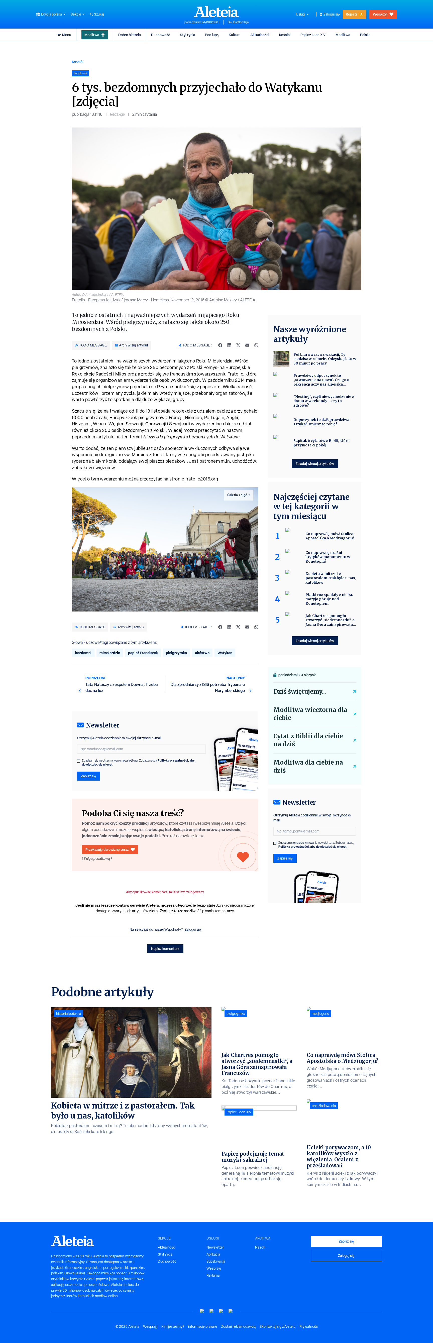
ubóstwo (202, 652)
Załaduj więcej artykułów (315, 463)
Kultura (234, 34)
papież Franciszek (143, 652)
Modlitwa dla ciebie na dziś (308, 766)
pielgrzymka (176, 652)
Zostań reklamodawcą (238, 1326)
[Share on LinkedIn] (229, 345)
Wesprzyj (380, 14)
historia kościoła (68, 1013)
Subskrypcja (215, 1261)
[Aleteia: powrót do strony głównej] (216, 11)
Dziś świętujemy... (299, 691)
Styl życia (187, 34)
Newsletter (215, 1247)
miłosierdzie (109, 652)
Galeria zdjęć (237, 495)
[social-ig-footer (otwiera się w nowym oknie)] (231, 1311)
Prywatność (308, 1326)
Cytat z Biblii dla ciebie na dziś (308, 740)
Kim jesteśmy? (172, 1326)
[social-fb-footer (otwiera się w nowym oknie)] (211, 1311)
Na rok (260, 1247)
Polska (365, 34)
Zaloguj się (331, 14)
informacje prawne (202, 1326)
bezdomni (83, 652)
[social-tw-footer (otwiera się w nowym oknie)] (221, 1311)
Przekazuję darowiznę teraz (107, 849)
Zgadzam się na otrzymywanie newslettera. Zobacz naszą (138, 763)
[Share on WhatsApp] (256, 345)
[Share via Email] (247, 345)
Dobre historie (129, 34)
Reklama (213, 1275)
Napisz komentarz (165, 948)
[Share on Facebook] (220, 345)
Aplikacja (213, 1254)
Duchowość (160, 34)
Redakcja (117, 114)
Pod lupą (212, 34)
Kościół (284, 34)
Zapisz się (88, 776)
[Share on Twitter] (238, 345)
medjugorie (320, 1013)
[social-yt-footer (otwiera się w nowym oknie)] (202, 1311)
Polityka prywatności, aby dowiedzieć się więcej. (312, 846)
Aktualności (259, 34)
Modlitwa (91, 34)
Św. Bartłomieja (238, 22)
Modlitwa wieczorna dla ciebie (310, 714)
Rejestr (351, 14)
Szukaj (99, 14)
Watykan (225, 652)
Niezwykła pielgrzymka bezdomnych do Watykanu (191, 437)
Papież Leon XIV (313, 34)
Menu (66, 34)
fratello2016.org (201, 479)
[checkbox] (78, 761)
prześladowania (324, 1106)
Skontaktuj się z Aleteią (277, 1326)
